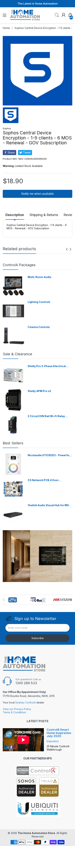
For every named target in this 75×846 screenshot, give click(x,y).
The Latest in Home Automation (37, 3)
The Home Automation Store (36, 833)
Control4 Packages (19, 265)
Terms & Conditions (14, 712)
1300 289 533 (26, 683)
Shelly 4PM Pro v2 (39, 391)
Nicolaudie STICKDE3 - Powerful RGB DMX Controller (49, 455)
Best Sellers (13, 443)
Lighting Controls (39, 301)
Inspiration (53, 741)
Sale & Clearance (17, 354)
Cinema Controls (39, 327)
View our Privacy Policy (17, 709)
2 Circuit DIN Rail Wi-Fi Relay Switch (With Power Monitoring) (48, 416)
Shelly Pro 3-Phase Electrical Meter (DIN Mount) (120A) (47, 366)
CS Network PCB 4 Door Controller (43, 480)
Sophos (7, 128)
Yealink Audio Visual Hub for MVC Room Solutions (49, 505)
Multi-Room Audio (39, 277)
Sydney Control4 (25, 702)
